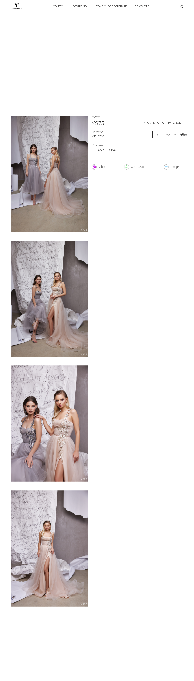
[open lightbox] (49, 177)
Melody (98, 136)
